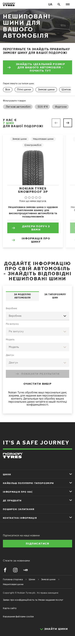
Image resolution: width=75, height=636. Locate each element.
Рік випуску (12, 324)
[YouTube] (25, 570)
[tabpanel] (37, 357)
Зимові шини (46, 89)
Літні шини (24, 89)
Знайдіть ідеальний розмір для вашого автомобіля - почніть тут (40, 67)
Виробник (11, 308)
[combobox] (37, 316)
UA (50, 4)
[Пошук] (59, 4)
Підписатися (37, 543)
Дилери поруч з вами (36, 228)
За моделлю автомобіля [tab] (22, 296)
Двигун (10, 355)
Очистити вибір (37, 383)
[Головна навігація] (67, 4)
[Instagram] (15, 570)
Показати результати (40, 373)
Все (7, 89)
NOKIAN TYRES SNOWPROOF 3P (33, 190)
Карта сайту (10, 608)
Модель (10, 339)
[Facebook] (5, 570)
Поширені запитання (18, 509)
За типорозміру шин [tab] (55, 296)
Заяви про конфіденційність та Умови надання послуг (33, 599)
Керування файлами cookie (18, 616)
